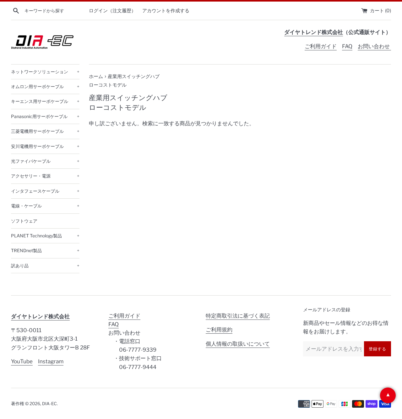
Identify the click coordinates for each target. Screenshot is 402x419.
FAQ (347, 46)
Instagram (50, 361)
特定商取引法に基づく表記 (238, 316)
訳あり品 (45, 265)
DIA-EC (49, 403)
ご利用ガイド (321, 46)
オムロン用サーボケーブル (45, 86)
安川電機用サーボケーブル (45, 146)
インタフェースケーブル (45, 191)
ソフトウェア (24, 221)
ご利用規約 (219, 329)
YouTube (22, 361)
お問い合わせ (374, 46)
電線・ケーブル (45, 205)
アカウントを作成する (165, 11)
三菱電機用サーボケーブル (45, 131)
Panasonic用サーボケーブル (45, 116)
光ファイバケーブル (45, 161)
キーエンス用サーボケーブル (45, 101)
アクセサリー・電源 (45, 175)
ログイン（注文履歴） (112, 11)
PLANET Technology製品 (45, 235)
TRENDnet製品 (45, 250)
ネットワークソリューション (45, 71)
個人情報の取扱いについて (238, 344)
